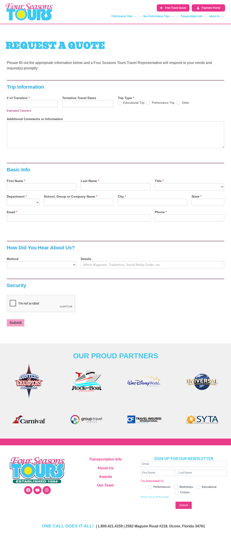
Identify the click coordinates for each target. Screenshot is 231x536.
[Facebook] (28, 490)
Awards (105, 477)
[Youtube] (37, 490)
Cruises (185, 492)
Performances (162, 487)
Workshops (186, 487)
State (196, 196)
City (122, 196)
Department (17, 196)
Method (12, 259)
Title (159, 181)
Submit (15, 323)
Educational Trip (133, 102)
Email (12, 212)
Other (185, 102)
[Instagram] (47, 490)
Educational (209, 487)
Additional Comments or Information (35, 119)
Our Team (105, 485)
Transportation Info (191, 16)
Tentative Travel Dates (79, 98)
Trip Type (126, 98)
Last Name (90, 181)
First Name (16, 181)
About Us (105, 468)
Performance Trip (162, 102)
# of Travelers (18, 98)
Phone (161, 212)
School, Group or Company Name (70, 196)
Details (86, 259)
